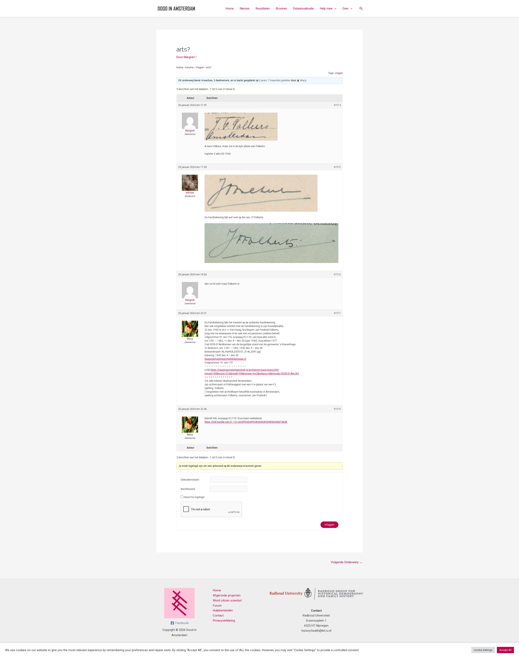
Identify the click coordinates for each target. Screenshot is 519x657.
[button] (334, 8)
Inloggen (329, 524)
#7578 (337, 409)
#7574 (337, 105)
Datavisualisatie (303, 8)
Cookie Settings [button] (483, 650)
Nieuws (245, 8)
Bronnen (281, 8)
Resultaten (263, 8)
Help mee (326, 8)
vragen (339, 73)
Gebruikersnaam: (190, 479)
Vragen (200, 67)
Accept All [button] (505, 650)
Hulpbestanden (223, 610)
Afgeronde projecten (226, 595)
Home (230, 8)
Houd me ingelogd (194, 497)
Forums (189, 67)
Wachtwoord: (188, 489)
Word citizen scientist (227, 600)
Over (345, 8)
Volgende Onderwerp (346, 562)
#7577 (337, 313)
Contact (218, 615)
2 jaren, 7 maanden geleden (274, 80)
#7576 (337, 274)
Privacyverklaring (224, 620)
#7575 (337, 167)
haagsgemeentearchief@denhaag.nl (225, 359)
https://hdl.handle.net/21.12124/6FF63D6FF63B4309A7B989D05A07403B (246, 422)
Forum (217, 605)
